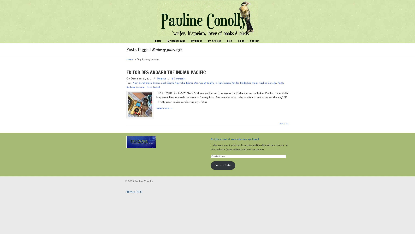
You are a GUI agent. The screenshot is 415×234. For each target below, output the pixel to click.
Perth (281, 83)
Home (129, 59)
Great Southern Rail (210, 83)
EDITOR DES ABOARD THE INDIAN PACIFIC (166, 72)
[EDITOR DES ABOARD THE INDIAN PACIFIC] (140, 104)
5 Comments (178, 79)
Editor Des (192, 83)
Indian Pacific (231, 83)
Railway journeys (135, 87)
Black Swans (153, 83)
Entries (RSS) (134, 192)
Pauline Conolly (207, 19)
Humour (161, 79)
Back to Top (284, 124)
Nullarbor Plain (249, 83)
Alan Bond (139, 83)
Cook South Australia (173, 83)
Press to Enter (222, 165)
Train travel (153, 87)
